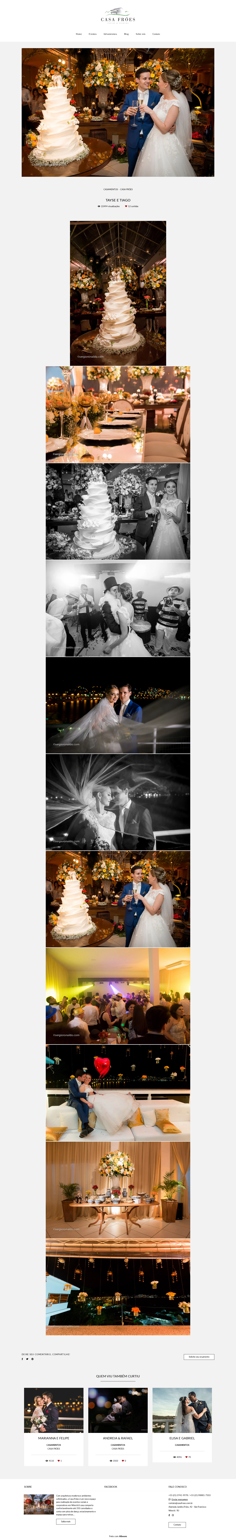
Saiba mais (65, 1522)
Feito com (118, 1536)
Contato (156, 34)
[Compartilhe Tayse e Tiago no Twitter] (27, 1327)
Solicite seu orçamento (199, 1325)
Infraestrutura (110, 34)
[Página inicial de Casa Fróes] (118, 15)
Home (79, 34)
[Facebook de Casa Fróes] (169, 1515)
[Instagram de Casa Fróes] (173, 1515)
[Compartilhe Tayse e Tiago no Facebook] (22, 1327)
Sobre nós (140, 34)
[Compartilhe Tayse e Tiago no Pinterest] (32, 1327)
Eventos (92, 34)
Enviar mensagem (180, 1500)
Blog (126, 34)
